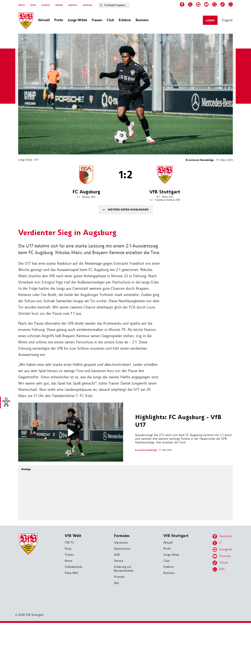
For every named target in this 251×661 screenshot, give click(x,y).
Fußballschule (73, 567)
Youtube (225, 556)
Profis (167, 549)
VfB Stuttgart (176, 535)
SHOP (33, 5)
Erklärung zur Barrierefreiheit (124, 569)
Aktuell (168, 542)
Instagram (225, 549)
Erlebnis (168, 567)
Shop (68, 549)
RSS (222, 569)
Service (118, 561)
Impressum (121, 542)
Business (169, 573)
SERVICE (72, 5)
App (116, 583)
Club (166, 561)
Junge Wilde (25, 159)
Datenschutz (122, 549)
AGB (117, 555)
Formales (122, 535)
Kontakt (119, 577)
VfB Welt (73, 535)
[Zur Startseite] (26, 21)
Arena (68, 561)
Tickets (69, 555)
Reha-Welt (71, 573)
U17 (36, 159)
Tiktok (223, 562)
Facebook (225, 536)
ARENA (59, 5)
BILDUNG (87, 5)
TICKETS (46, 5)
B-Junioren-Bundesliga (200, 160)
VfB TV (21, 5)
